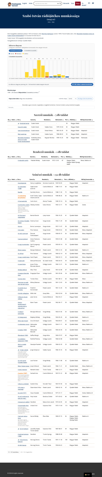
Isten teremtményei (24, 130)
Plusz (78, 3)
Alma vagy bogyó (23, 321)
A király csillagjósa (23, 293)
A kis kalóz (21, 230)
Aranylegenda (22, 183)
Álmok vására (22, 250)
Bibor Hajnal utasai (23, 366)
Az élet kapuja (22, 445)
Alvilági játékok (22, 270)
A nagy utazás (24, 350)
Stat (72, 3)
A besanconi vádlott (24, 402)
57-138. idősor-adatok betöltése (82, 84)
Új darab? (84, 4)
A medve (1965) (22, 330)
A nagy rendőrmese (24, 257)
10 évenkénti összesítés (30, 50)
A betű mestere (22, 370)
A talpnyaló (21, 261)
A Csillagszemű (22, 317)
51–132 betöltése (13, 452)
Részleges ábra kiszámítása (85, 98)
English (24, 3)
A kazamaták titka (23, 405)
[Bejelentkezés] (88, 3)
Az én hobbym (24, 429)
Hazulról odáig (22, 127)
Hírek (30, 3)
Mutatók (66, 3)
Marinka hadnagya (47, 34)
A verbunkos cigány (24, 205)
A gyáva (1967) (22, 373)
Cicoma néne (22, 279)
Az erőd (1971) (22, 393)
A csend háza (22, 264)
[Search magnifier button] (60, 3)
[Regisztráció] (93, 3)
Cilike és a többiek (23, 384)
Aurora (20, 226)
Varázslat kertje (24, 123)
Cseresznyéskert (23, 239)
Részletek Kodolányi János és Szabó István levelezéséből (24, 139)
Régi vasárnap (22, 134)
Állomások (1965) (23, 335)
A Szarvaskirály (22, 201)
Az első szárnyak (23, 233)
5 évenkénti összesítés (16, 50)
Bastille (20, 192)
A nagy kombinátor (23, 244)
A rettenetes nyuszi (23, 324)
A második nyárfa (23, 160)
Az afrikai (20, 253)
